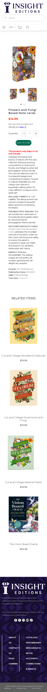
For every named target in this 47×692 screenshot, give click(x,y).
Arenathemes (31, 686)
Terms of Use (36, 688)
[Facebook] (15, 620)
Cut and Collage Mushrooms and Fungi (23, 419)
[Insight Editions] (23, 7)
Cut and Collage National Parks (23, 482)
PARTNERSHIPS (33, 643)
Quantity (13, 133)
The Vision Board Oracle (23, 544)
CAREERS (13, 664)
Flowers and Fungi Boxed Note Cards (22, 111)
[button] (21, 104)
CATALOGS (31, 637)
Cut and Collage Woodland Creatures (23, 355)
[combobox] (23, 18)
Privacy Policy (21, 688)
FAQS (11, 658)
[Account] (27, 27)
